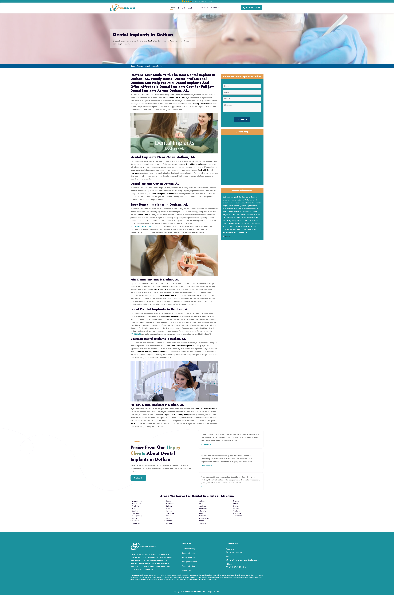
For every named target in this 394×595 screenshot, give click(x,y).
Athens (202, 503)
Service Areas (203, 8)
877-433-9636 (253, 7)
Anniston (202, 506)
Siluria (235, 503)
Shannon (236, 501)
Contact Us (215, 8)
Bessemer (169, 523)
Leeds (201, 521)
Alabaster (203, 511)
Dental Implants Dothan (153, 66)
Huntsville (136, 523)
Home (173, 8)
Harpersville (204, 518)
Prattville (135, 506)
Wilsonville (237, 513)
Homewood (170, 503)
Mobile (134, 518)
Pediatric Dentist (188, 553)
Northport (136, 513)
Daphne (169, 521)
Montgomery (137, 516)
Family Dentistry (188, 557)
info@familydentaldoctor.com (244, 560)
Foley (168, 508)
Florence (169, 511)
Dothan (140, 66)
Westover (236, 511)
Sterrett (236, 506)
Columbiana (203, 516)
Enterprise (170, 513)
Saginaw (202, 523)
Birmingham (237, 516)
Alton (201, 513)
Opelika (135, 511)
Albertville (203, 508)
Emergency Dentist (189, 562)
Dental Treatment (185, 8)
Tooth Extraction (188, 566)
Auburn (202, 501)
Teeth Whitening (188, 549)
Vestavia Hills (137, 501)
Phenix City (136, 508)
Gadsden (169, 506)
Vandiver (236, 508)
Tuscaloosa (136, 503)
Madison (135, 521)
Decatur (169, 518)
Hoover (168, 501)
